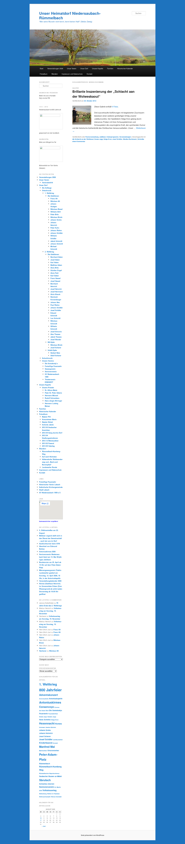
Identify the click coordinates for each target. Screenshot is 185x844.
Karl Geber (54, 275)
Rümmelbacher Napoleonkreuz (49, 773)
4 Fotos (115, 106)
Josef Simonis (56, 331)
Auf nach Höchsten (49, 456)
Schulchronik (47, 358)
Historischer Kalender (125, 68)
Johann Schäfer (56, 233)
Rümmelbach (44, 763)
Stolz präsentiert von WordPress (92, 835)
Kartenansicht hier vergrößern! (48, 521)
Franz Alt (54, 198)
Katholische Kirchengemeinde (51, 487)
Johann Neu (55, 302)
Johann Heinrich (46, 733)
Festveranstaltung (92, 137)
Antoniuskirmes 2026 (47, 551)
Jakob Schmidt (56, 241)
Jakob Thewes (56, 337)
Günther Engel (56, 270)
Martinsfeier (43, 751)
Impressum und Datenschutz (72, 74)
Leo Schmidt (55, 318)
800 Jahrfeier (50, 689)
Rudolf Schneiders (52, 398)
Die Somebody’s (51, 363)
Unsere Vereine (48, 361)
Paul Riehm (55, 305)
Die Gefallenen (53, 196)
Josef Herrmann (56, 291)
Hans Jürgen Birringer (53, 401)
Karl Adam (54, 262)
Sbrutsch (45, 780)
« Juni (44, 826)
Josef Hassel (55, 281)
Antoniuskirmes (50, 702)
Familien (110, 68)
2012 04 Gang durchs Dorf (52, 433)
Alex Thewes (55, 334)
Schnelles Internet (46, 784)
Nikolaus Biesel (56, 209)
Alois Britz (54, 267)
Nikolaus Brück (56, 217)
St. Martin (57, 787)
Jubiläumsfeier (58, 740)
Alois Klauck (55, 294)
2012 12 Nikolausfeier (50, 440)
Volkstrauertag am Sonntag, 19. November (50, 611)
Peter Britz (54, 214)
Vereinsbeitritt (47, 182)
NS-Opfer (51, 342)
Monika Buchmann (130, 139)
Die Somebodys (55, 710)
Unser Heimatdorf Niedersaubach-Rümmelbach (70, 15)
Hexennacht (46, 723)
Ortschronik (46, 190)
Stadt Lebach (44, 490)
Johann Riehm (56, 230)
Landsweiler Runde (49, 467)
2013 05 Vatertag (48, 446)
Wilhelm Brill (55, 212)
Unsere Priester (48, 387)
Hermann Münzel (51, 395)
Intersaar (42, 727)
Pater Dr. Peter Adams (53, 393)
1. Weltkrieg (49, 193)
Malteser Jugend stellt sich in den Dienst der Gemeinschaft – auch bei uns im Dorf (50, 538)
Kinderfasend (45, 742)
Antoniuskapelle (55, 698)
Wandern (54, 74)
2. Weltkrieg (49, 251)
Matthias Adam (56, 265)
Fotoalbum (43, 74)
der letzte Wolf (44, 710)
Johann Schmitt (56, 244)
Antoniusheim (43, 699)
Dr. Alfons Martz (51, 390)
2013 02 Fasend (48, 443)
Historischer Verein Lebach (49, 484)
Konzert (55, 743)
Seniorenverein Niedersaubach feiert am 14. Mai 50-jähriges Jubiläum (50, 557)
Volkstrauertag (49, 790)
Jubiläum (102, 137)
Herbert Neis (55, 353)
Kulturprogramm (113, 137)
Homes (58, 723)
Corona (56, 707)
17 (41, 820)
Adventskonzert (48, 695)
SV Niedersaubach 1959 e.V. (50, 492)
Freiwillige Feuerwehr (53, 366)
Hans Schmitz (45, 719)
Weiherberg (43, 794)
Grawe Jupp (98, 139)
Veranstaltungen (125, 137)
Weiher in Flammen (53, 794)
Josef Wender (55, 339)
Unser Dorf (84, 68)
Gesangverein (50, 369)
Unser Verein (71, 68)
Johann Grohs (56, 220)
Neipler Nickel (47, 422)
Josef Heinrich (56, 289)
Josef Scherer (55, 347)
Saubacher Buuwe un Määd (50, 776)
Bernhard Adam (56, 257)
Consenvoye (46, 707)
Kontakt (89, 74)
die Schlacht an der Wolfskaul (83, 139)
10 (41, 818)
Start (41, 68)
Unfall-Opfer (52, 350)
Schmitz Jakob (48, 424)
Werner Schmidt (56, 797)
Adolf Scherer (55, 355)
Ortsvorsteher (53, 750)
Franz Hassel (55, 278)
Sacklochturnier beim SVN (49, 543)
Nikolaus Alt (55, 201)
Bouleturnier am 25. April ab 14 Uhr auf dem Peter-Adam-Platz (50, 565)
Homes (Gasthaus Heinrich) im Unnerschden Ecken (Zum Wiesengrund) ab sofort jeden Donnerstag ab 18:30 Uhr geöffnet (50, 588)
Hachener (42, 651)
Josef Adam (55, 260)
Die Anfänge (46, 188)
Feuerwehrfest (53, 714)
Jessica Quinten (50, 727)
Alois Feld (54, 273)
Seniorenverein (51, 371)
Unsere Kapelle (97, 68)
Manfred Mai (47, 747)
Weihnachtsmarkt (45, 797)
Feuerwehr (43, 713)
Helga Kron (108, 139)
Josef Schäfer (117, 139)
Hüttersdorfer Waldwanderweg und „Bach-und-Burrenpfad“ (52, 462)
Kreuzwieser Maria (49, 419)
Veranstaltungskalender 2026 (50, 581)
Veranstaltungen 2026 (55, 68)
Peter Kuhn (54, 228)
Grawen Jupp (51, 717)
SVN (40, 790)
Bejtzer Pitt (46, 417)
